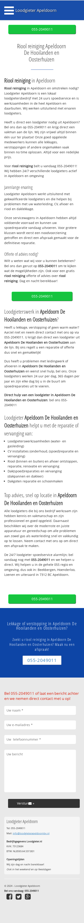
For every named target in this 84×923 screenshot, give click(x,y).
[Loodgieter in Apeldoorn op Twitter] (19, 896)
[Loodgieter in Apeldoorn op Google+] (28, 896)
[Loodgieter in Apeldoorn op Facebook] (9, 896)
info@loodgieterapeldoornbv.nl (31, 833)
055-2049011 (42, 29)
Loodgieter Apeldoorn (35, 10)
